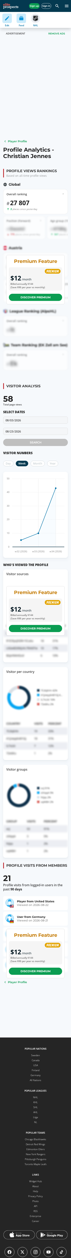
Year (53, 463)
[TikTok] (61, 1252)
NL (35, 1122)
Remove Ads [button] (56, 33)
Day (8, 463)
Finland (35, 1070)
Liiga (35, 1117)
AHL (35, 1112)
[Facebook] (9, 1252)
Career (35, 1221)
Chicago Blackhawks (35, 1139)
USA (35, 1065)
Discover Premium (35, 297)
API (35, 1206)
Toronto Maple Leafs (36, 1164)
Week (22, 463)
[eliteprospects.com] (10, 6)
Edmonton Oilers (35, 1149)
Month (37, 463)
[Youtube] (48, 1252)
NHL (35, 1097)
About (35, 1186)
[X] (22, 1252)
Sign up (34, 5)
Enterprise (35, 1216)
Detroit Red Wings (35, 1144)
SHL (35, 1107)
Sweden (35, 1055)
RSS (36, 1211)
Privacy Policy (35, 1196)
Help (35, 1191)
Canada (35, 1060)
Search (35, 442)
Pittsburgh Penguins (35, 1159)
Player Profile (17, 141)
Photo (35, 1201)
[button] (35, 431)
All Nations (35, 1080)
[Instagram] (35, 1252)
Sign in (46, 5)
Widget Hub (35, 1181)
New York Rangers (35, 1154)
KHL (35, 1102)
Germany (36, 1075)
